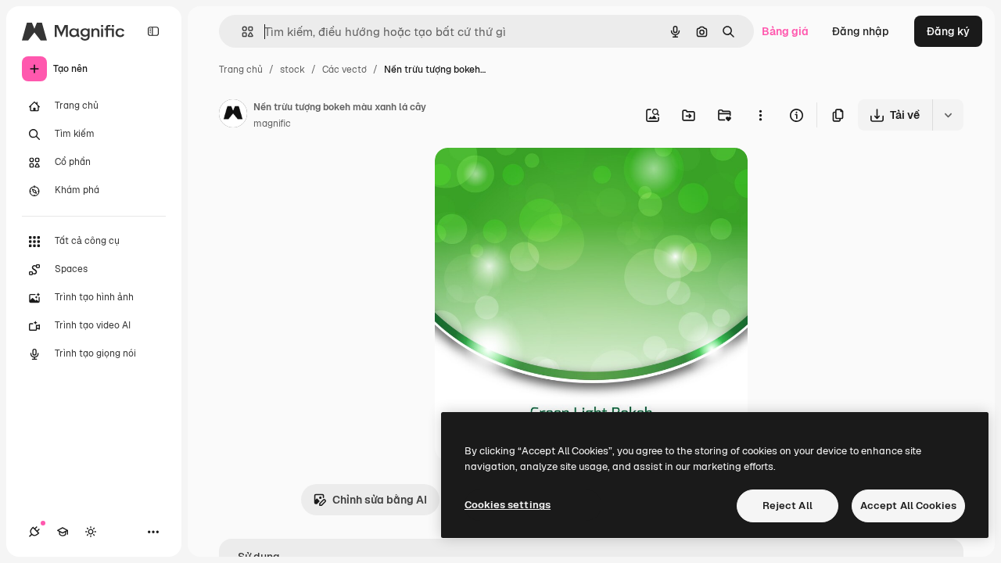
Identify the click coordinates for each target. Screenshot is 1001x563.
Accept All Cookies (908, 505)
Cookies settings (508, 504)
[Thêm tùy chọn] (760, 115)
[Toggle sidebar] (153, 31)
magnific (272, 123)
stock (292, 69)
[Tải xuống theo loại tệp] (947, 115)
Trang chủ (241, 69)
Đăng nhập (860, 31)
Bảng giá (785, 31)
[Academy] (62, 531)
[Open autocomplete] (241, 32)
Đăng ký (948, 31)
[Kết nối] (34, 531)
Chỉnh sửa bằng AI (379, 500)
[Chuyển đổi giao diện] (90, 531)
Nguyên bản (546, 177)
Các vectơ (344, 69)
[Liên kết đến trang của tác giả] (233, 115)
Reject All (787, 505)
